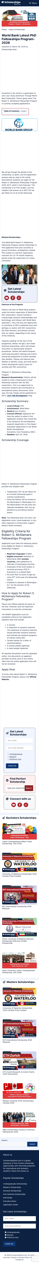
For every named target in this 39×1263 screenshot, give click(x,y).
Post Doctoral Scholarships (14, 1194)
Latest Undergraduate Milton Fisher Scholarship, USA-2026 (17, 843)
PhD (22, 406)
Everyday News (9, 1201)
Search (4, 1140)
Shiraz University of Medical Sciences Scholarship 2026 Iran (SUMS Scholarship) (17, 941)
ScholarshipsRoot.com (12, 1161)
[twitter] (6, 298)
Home (4, 29)
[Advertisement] (19, 72)
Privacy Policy (24, 1257)
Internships (7, 1198)
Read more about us (20, 1171)
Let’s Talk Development (17, 396)
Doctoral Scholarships (12, 1191)
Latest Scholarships (17, 29)
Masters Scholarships (12, 1187)
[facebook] (13, 298)
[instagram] (19, 298)
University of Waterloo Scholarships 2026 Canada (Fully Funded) (19, 875)
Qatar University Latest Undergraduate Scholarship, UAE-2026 (18, 971)
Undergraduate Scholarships (15, 1184)
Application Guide (10, 1205)
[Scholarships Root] (12, 3)
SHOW (23, 111)
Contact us (15, 1257)
